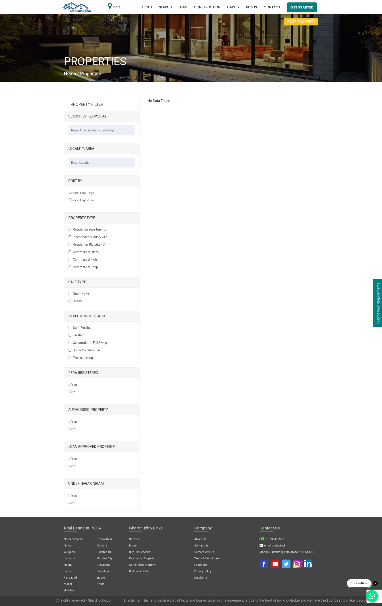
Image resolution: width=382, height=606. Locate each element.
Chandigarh (104, 571)
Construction (207, 7)
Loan (182, 7)
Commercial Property (142, 564)
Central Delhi (105, 539)
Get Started (301, 7)
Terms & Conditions (206, 558)
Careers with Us (204, 552)
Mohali (68, 584)
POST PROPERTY (301, 21)
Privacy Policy (202, 571)
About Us (200, 539)
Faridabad (70, 577)
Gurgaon (69, 552)
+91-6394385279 (274, 539)
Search (165, 7)
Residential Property (142, 558)
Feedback (200, 564)
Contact (272, 7)
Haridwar (69, 590)
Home (70, 73)
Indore (101, 577)
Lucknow (70, 558)
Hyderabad (104, 552)
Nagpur (68, 564)
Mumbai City (104, 558)
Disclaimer (201, 577)
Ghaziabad (104, 564)
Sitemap (134, 539)
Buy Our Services (139, 552)
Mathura (102, 545)
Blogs (251, 7)
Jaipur (68, 571)
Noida (100, 584)
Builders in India (139, 571)
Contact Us (201, 545)
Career (233, 7)
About (146, 7)
